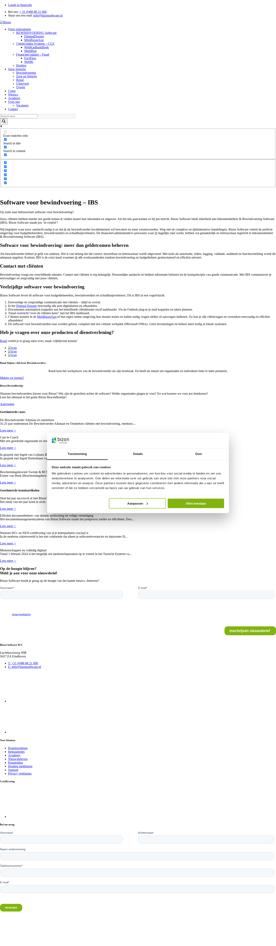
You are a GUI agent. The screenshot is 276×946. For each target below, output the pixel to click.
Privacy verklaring (20, 773)
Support (13, 769)
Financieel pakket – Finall (32, 54)
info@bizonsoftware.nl (48, 15)
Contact (13, 109)
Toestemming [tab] (77, 454)
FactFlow (30, 58)
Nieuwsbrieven (17, 758)
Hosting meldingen (20, 766)
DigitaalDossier (34, 36)
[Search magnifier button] (4, 121)
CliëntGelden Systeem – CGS (35, 43)
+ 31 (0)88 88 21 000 (33, 12)
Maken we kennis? (12, 378)
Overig (20, 87)
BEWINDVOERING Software (36, 32)
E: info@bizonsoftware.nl (24, 667)
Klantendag (15, 762)
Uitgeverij (22, 83)
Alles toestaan (196, 503)
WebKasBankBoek (36, 47)
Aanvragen (7, 404)
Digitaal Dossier (26, 306)
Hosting (21, 65)
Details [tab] (138, 454)
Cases (12, 91)
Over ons (14, 101)
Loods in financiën (20, 5)
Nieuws (13, 94)
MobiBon (30, 51)
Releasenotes (16, 751)
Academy (14, 98)
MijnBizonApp (34, 40)
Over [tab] (198, 454)
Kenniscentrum (17, 748)
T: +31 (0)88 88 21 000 (23, 663)
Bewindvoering (26, 72)
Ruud (3, 341)
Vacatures (22, 105)
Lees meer (8, 430)
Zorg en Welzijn (26, 76)
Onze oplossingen (19, 29)
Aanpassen (135, 503)
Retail (20, 80)
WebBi (28, 62)
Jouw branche (17, 69)
